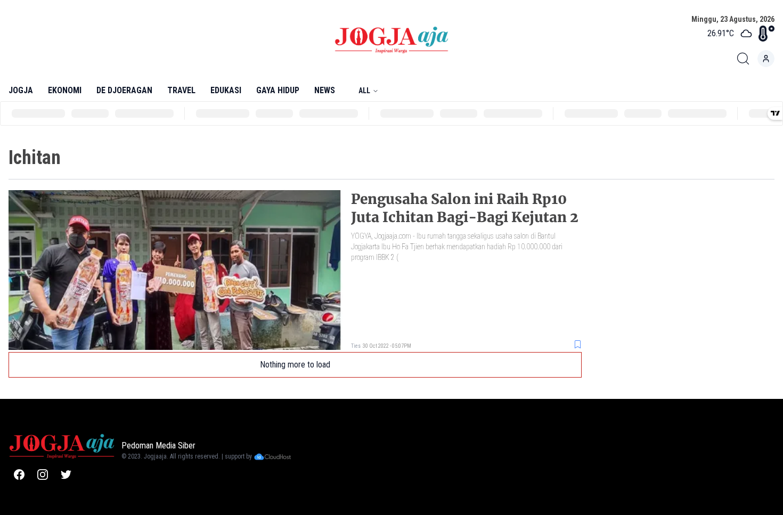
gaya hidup (277, 90)
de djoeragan (124, 90)
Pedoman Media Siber (158, 445)
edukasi (225, 90)
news (324, 90)
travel (181, 90)
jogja (21, 90)
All (364, 90)
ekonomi (64, 90)
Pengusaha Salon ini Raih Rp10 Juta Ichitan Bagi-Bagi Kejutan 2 (464, 208)
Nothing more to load (295, 364)
